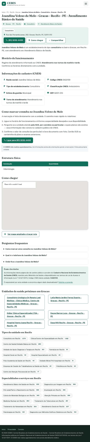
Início (3, 12)
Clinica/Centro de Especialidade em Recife (49, 338)
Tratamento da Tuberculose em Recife (51, 401)
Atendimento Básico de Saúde (51, 24)
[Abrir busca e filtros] (85, 3)
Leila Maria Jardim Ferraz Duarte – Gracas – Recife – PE (65, 299)
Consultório (31, 24)
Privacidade (12, 429)
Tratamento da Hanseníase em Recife (20, 406)
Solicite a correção (66, 282)
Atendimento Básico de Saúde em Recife (21, 384)
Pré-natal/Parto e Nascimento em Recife (21, 390)
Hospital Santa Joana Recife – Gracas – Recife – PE (24, 324)
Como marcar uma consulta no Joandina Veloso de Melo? (30, 249)
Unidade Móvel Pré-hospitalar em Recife (56, 361)
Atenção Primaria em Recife (57, 395)
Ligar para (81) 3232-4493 (19, 140)
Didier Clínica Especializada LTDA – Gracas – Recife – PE (23, 314)
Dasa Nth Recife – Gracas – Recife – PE (67, 323)
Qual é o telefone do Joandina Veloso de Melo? (26, 255)
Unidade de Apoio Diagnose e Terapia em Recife (23, 350)
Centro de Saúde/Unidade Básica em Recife (22, 344)
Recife (12, 12)
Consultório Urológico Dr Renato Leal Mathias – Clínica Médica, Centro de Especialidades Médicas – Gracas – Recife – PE (24, 302)
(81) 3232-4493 (15, 40)
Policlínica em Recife (66, 366)
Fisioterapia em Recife (14, 412)
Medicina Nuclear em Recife (16, 401)
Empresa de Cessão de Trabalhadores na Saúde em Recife (27, 366)
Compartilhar (57, 40)
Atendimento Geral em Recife (55, 406)
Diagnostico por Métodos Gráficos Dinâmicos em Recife (53, 412)
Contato (21, 429)
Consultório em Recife (14, 338)
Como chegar (37, 40)
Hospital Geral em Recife (14, 355)
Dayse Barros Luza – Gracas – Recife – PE (67, 314)
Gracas (18, 12)
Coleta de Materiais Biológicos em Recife (21, 395)
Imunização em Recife (54, 390)
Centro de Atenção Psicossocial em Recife (21, 372)
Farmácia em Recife (58, 350)
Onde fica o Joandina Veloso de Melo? (22, 262)
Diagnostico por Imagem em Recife (60, 384)
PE (8, 12)
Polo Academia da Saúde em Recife (18, 361)
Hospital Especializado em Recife (45, 355)
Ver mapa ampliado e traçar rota (22, 234)
